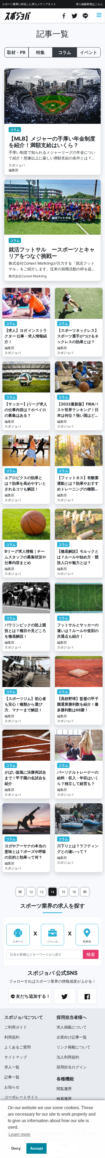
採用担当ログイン (72, 1067)
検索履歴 (64, 1098)
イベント (88, 52)
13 (42, 892)
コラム (64, 52)
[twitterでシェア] (75, 15)
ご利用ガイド (15, 1027)
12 (31, 892)
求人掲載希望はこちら (89, 4)
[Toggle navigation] (99, 15)
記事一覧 (11, 1077)
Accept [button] (36, 1148)
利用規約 (11, 1037)
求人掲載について (72, 1027)
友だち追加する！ (32, 996)
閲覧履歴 (64, 1088)
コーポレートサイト (21, 1097)
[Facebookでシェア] (63, 15)
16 (74, 892)
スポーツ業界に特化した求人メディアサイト (29, 4)
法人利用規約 (68, 1057)
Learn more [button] (19, 1134)
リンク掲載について (73, 1047)
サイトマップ (15, 1057)
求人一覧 (11, 1067)
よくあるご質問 (17, 1047)
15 (63, 892)
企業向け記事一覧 (72, 1037)
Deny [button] (16, 1148)
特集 (40, 52)
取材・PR (16, 52)
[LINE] (85, 15)
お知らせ (11, 1087)
